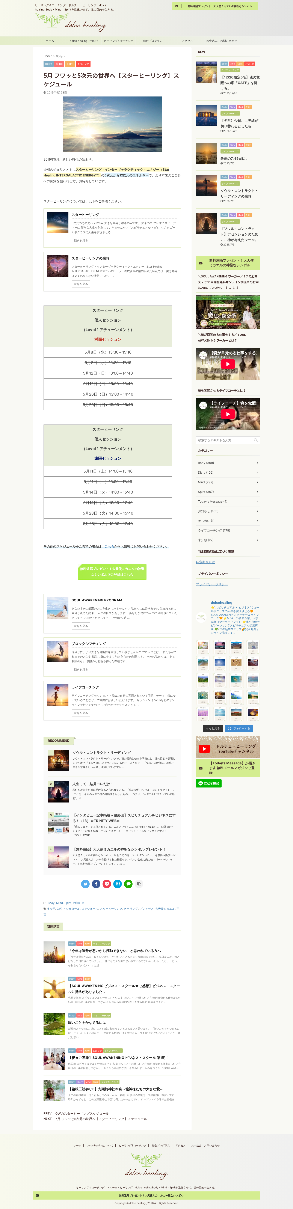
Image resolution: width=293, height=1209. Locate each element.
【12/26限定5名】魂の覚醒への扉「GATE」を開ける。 (240, 82)
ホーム (50, 40)
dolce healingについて (84, 40)
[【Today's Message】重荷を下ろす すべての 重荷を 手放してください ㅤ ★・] (203, 714)
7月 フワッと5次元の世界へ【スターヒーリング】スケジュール (101, 1119)
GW (59, 908)
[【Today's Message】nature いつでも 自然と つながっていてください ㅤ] (253, 697)
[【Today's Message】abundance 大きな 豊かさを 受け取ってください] (253, 714)
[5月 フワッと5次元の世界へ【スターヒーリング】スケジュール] (117, 884)
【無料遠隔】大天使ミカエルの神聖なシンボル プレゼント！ (119, 849)
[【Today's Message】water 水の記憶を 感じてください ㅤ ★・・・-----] (203, 663)
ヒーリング (131, 908)
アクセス (187, 40)
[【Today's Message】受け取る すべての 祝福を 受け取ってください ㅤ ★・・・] (220, 647)
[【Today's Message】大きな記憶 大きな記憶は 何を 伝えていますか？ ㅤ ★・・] (220, 697)
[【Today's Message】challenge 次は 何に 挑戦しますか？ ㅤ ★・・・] (236, 697)
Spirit (68, 903)
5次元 (51, 908)
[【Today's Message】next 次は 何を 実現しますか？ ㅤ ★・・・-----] (203, 680)
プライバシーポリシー (212, 584)
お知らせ (78, 903)
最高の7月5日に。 (235, 158)
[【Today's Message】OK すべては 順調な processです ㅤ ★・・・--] (203, 647)
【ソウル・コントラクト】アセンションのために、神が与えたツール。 (239, 234)
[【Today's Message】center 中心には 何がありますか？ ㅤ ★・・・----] (220, 663)
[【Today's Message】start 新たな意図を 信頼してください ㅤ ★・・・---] (236, 647)
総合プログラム (153, 40)
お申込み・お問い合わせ (221, 40)
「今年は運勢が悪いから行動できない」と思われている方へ (114, 951)
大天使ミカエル (165, 908)
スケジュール (90, 908)
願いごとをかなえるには (87, 1022)
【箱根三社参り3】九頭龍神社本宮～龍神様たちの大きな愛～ (115, 1089)
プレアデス (147, 908)
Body (51, 903)
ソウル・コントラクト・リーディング (101, 752)
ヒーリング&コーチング (118, 40)
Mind (59, 903)
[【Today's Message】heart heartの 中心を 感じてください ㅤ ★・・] (236, 663)
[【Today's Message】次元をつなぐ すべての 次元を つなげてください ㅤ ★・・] (220, 680)
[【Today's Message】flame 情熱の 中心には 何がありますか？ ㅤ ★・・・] (253, 663)
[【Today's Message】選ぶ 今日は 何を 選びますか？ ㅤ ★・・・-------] (253, 647)
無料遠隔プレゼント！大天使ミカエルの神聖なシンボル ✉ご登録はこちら (112, 572)
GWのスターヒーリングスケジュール (82, 1113)
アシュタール (71, 908)
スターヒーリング (111, 908)
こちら (109, 546)
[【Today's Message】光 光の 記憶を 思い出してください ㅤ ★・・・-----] (253, 680)
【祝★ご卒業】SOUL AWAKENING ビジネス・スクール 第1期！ (118, 1057)
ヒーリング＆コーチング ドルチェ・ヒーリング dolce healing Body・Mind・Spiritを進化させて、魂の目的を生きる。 (146, 1187)
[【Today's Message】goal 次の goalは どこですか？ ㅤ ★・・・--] (236, 714)
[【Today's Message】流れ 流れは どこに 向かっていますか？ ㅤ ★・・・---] (236, 680)
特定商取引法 (205, 562)
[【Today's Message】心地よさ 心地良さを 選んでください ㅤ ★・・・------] (203, 697)
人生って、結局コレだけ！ (93, 784)
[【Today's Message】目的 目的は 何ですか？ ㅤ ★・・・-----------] (220, 714)
